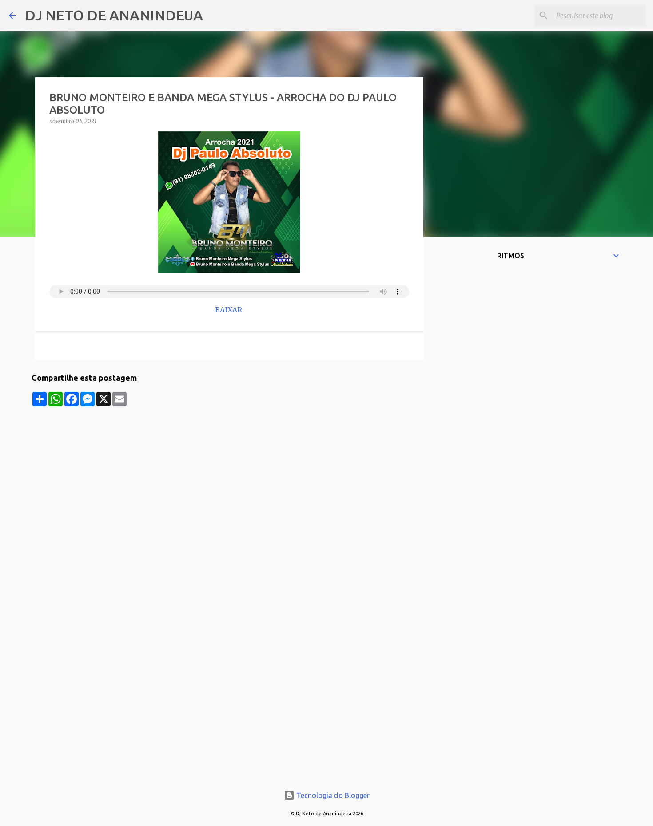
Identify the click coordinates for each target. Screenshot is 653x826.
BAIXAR (229, 309)
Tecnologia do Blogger (332, 795)
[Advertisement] (229, 468)
